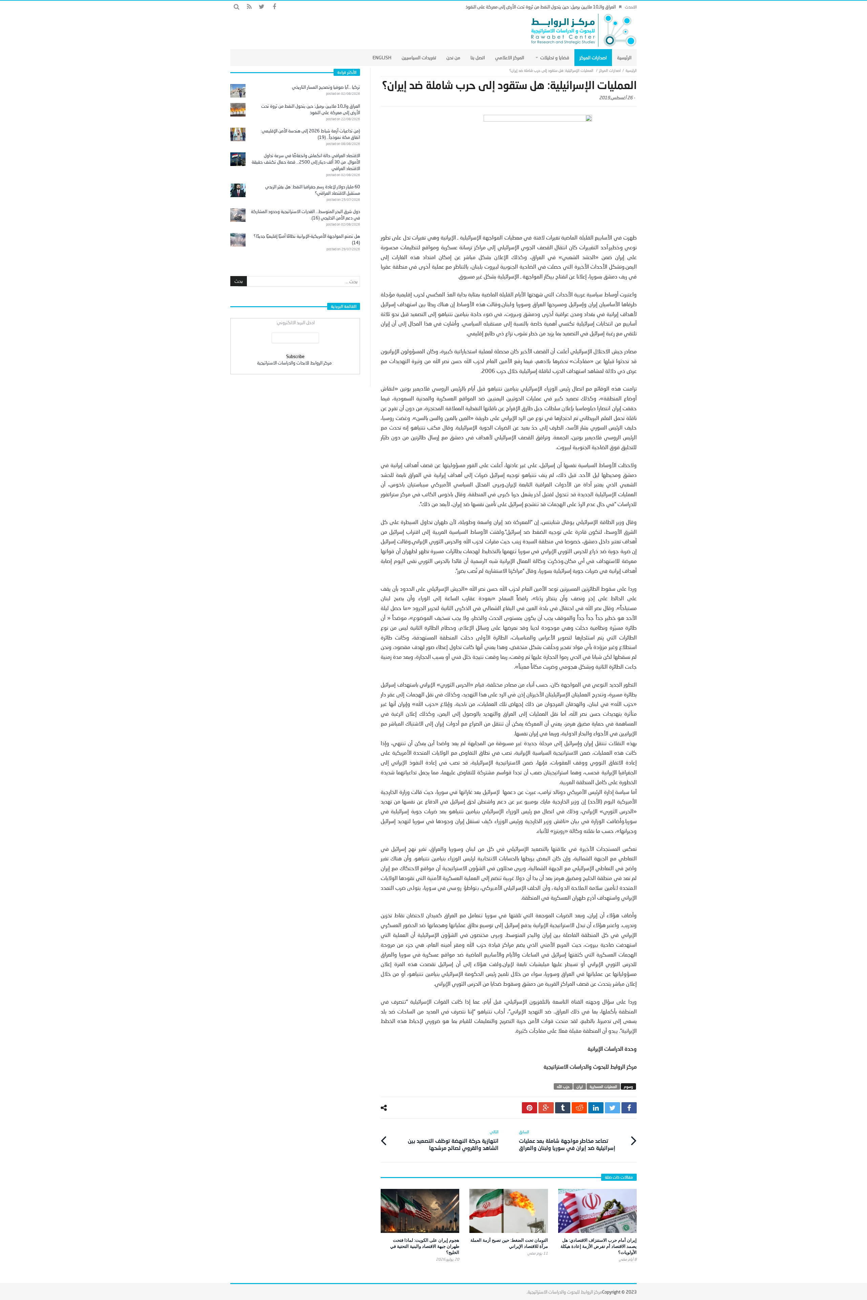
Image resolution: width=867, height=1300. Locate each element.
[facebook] (629, 1107)
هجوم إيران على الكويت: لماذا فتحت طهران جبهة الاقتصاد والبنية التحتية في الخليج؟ (424, 1246)
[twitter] (612, 1107)
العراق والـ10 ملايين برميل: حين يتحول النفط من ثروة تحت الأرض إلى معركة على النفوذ (541, 6)
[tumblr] (562, 1107)
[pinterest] (529, 1107)
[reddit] (579, 1107)
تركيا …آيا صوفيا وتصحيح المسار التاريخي (326, 87)
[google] (546, 1107)
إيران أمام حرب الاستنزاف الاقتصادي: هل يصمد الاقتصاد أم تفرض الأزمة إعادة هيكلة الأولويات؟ (599, 1246)
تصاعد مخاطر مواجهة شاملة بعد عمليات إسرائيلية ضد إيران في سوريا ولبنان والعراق (567, 1140)
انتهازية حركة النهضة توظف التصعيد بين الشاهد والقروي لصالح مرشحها (453, 1140)
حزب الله (563, 1086)
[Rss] (249, 7)
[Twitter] (261, 7)
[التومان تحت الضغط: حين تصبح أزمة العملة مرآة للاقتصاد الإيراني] (508, 1211)
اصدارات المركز (610, 70)
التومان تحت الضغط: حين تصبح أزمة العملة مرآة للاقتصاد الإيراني (509, 1243)
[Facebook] (274, 7)
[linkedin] (596, 1107)
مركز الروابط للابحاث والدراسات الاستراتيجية (294, 362)
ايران (579, 1086)
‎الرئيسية (631, 70)
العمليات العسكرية (603, 1086)
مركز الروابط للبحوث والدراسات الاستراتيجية (565, 1292)
